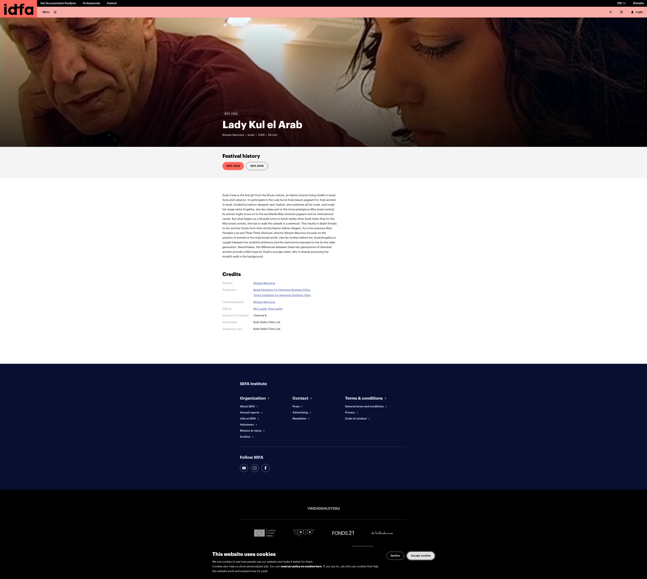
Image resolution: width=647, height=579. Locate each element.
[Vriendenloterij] (323, 508)
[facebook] (265, 468)
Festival (112, 3)
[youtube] (244, 468)
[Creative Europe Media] (265, 533)
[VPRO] (304, 532)
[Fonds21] (343, 533)
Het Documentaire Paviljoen (58, 3)
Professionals (91, 3)
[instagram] (255, 468)
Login (639, 12)
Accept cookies (421, 555)
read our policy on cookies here (301, 566)
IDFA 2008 (257, 166)
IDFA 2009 (233, 166)
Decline (395, 555)
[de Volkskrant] (382, 533)
